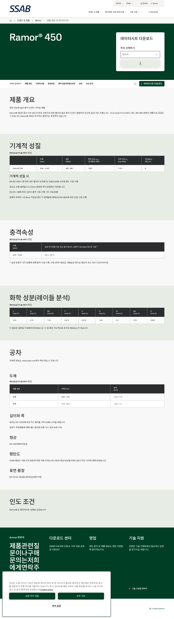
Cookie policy (46, 589)
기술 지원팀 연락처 (139, 588)
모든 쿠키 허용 (32, 596)
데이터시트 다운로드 (153, 83)
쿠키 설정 (56, 606)
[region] (56, 594)
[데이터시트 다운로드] (140, 63)
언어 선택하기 (127, 48)
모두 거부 (81, 596)
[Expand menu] (135, 83)
